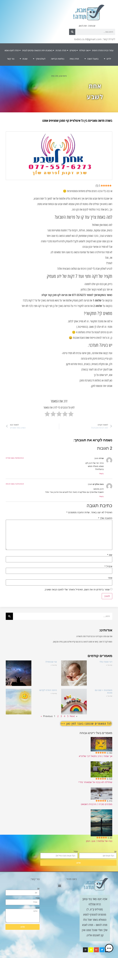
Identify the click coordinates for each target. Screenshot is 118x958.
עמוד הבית (108, 50)
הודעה (37, 907)
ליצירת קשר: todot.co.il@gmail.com (94, 39)
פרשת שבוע (63, 76)
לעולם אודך (40, 58)
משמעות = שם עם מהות (103, 691)
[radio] (71, 414)
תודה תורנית (61, 50)
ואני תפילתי (84, 50)
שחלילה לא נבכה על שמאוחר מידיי (95, 782)
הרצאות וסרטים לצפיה (31, 50)
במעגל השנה (92, 58)
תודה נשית (74, 58)
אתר (110, 578)
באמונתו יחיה (46, 50)
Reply (101, 474)
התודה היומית (98, 50)
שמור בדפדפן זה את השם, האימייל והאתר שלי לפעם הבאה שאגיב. (77, 589)
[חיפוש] (72, 32)
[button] (59, 885)
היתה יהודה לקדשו (48, 690)
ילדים (109, 58)
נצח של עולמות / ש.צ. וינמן (99, 841)
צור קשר (10, 58)
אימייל (108, 566)
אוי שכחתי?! (51, 661)
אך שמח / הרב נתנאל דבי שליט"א (95, 756)
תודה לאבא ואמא (12, 50)
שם (109, 555)
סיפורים (73, 50)
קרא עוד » (109, 665)
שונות (24, 58)
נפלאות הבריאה (57, 58)
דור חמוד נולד (105, 661)
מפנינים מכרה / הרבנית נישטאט (96, 804)
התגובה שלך (105, 518)
